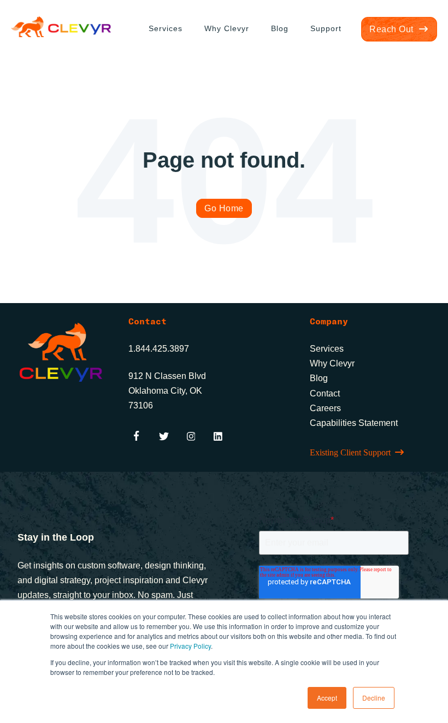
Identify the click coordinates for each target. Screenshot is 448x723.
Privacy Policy (190, 645)
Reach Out (391, 29)
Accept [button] (327, 697)
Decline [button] (373, 697)
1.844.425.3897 (158, 348)
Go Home (224, 208)
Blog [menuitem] (279, 28)
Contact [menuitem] (325, 393)
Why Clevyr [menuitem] (226, 28)
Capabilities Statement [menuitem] (354, 423)
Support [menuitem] (325, 28)
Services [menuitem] (165, 28)
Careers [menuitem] (325, 408)
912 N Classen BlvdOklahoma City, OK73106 (167, 390)
